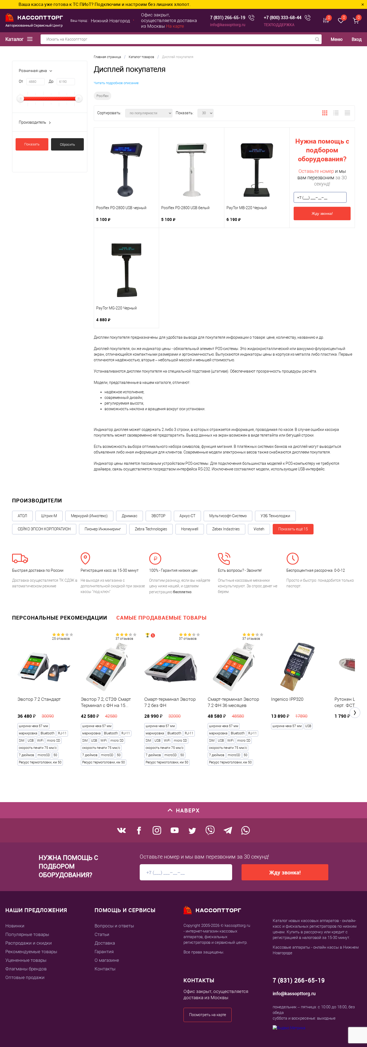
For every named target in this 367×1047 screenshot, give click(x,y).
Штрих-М (49, 516)
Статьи (102, 934)
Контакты (105, 968)
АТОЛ (22, 516)
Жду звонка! (322, 213)
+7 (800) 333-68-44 (282, 17)
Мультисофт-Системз (228, 516)
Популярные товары (27, 934)
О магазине (107, 960)
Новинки (14, 925)
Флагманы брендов (26, 968)
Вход (357, 39)
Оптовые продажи (25, 977)
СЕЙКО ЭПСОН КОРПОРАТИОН (44, 529)
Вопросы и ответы (114, 925)
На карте (175, 26)
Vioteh (259, 529)
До (51, 81)
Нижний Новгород (110, 20)
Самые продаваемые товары (161, 617)
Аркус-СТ (187, 516)
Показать (31, 144)
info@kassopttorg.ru (227, 24)
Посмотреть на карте (207, 1015)
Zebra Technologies (151, 529)
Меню (337, 39)
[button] (355, 712)
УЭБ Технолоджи (275, 516)
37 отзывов (124, 639)
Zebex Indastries (226, 529)
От (21, 81)
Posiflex (102, 96)
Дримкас (129, 516)
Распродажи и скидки (28, 943)
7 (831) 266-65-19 (227, 17)
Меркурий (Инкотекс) (89, 516)
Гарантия (104, 951)
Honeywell (189, 529)
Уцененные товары (25, 960)
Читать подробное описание (116, 83)
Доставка (105, 943)
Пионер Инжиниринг (103, 529)
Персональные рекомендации (59, 617)
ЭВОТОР (158, 516)
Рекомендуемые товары (31, 951)
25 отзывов (61, 639)
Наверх (188, 810)
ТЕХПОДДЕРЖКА (279, 24)
